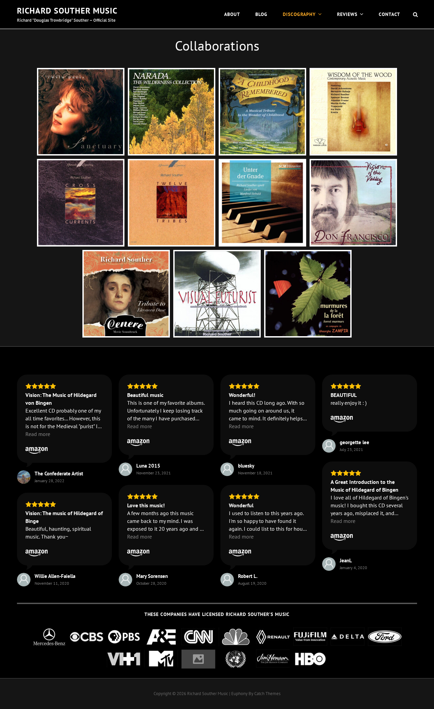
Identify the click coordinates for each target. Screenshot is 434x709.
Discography (299, 14)
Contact (389, 14)
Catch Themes (267, 693)
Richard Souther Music (67, 10)
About (232, 14)
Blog (261, 14)
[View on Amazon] (36, 448)
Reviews (347, 14)
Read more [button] (37, 434)
